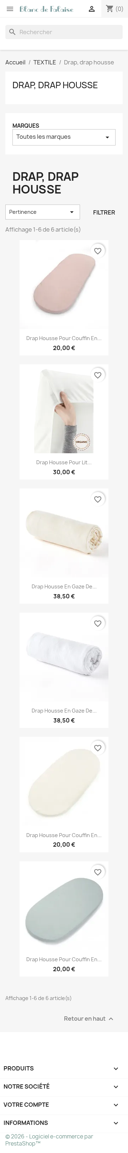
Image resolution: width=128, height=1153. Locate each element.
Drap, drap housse (55, 85)
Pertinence (42, 212)
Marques (25, 125)
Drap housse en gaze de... (64, 586)
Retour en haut (89, 1018)
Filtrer (104, 212)
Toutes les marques (64, 137)
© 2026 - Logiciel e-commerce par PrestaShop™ (49, 1140)
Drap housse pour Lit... (64, 462)
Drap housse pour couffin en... (64, 338)
